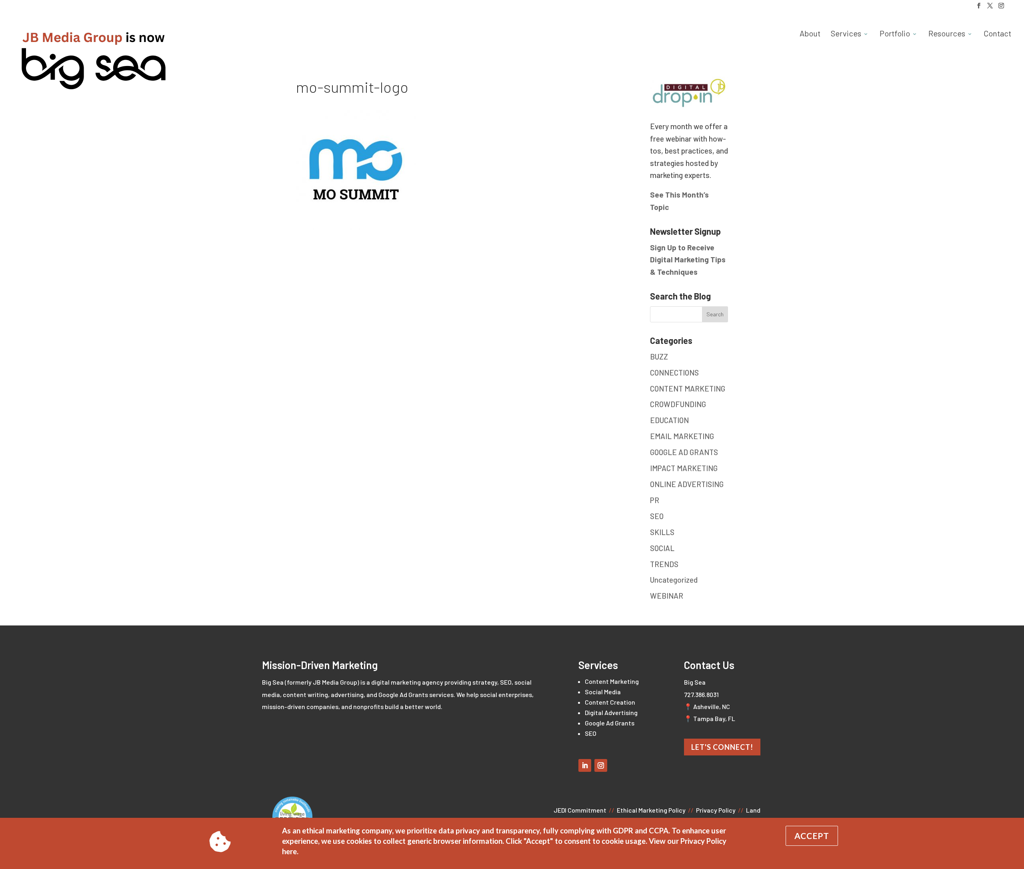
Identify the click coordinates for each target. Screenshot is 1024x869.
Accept (811, 836)
